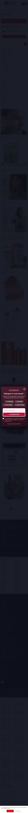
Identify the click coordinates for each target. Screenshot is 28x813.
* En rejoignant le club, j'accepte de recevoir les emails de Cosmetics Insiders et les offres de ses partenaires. (15, 420)
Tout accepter (10, 811)
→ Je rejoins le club (14, 414)
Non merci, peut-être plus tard (14, 423)
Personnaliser (18, 811)
